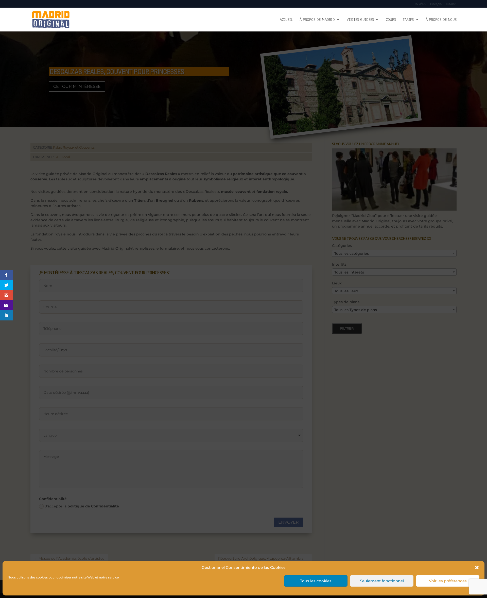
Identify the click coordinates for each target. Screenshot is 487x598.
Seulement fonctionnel (382, 580)
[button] (476, 567)
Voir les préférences (448, 580)
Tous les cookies (316, 580)
